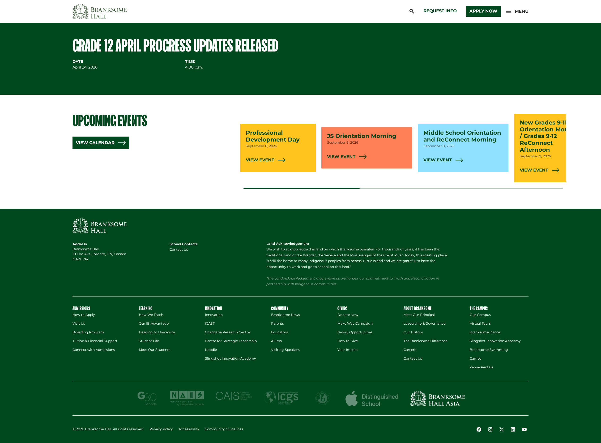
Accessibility (189, 429)
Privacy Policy (161, 429)
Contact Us (179, 249)
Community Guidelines (224, 429)
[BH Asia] (437, 398)
